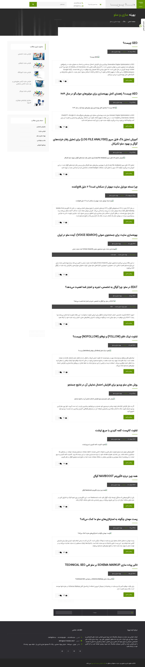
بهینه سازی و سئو (116, 52)
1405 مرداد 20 (131, 52)
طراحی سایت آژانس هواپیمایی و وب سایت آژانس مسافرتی (21, 82)
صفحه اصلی (131, 21)
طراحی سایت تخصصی (24, 54)
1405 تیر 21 (132, 102)
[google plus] (80, 651)
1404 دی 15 (132, 296)
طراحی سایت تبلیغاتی (24, 63)
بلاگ (124, 21)
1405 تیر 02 (132, 393)
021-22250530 (62, 637)
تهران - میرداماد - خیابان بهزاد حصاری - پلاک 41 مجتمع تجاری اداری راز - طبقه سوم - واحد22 (50, 644)
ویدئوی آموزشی (41, 145)
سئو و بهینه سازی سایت (121, 307)
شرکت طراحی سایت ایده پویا (98, 663)
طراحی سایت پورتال (25, 91)
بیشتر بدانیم (129, 80)
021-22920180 (78, 3)
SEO (111, 307)
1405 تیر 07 (132, 152)
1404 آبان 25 (132, 574)
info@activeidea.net (67, 641)
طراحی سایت (42, 131)
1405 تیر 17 (132, 528)
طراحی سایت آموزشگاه (24, 72)
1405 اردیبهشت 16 (130, 195)
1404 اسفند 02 (131, 439)
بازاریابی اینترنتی (41, 127)
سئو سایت (113, 255)
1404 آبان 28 (132, 345)
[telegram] (74, 651)
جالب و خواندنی (41, 140)
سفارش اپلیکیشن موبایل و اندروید (23, 101)
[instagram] (68, 651)
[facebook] (62, 651)
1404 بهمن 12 (131, 244)
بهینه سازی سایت (122, 255)
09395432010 (77, 6)
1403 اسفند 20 (131, 485)
